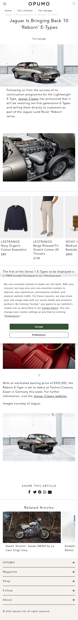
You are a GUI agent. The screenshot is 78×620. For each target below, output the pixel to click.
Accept (39, 326)
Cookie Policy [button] (50, 308)
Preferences (39, 334)
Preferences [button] (12, 316)
